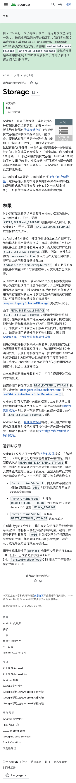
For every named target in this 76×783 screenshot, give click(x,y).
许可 (47, 761)
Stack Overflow (12, 742)
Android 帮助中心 (13, 719)
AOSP (6, 75)
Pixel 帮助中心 (11, 724)
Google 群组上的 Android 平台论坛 (23, 691)
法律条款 (36, 761)
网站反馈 (10, 767)
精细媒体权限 (32, 422)
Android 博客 (10, 680)
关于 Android (10, 761)
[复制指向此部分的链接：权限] (15, 206)
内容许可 (39, 595)
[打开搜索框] (53, 4)
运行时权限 (47, 454)
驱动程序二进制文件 (14, 652)
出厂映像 (8, 647)
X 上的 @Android (13, 668)
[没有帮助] (36, 83)
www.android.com (14, 730)
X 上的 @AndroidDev (15, 674)
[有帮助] (31, 83)
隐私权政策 (60, 761)
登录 (69, 4)
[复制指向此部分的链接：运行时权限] (25, 446)
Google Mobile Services (16, 736)
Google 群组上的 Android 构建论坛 (23, 697)
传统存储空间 (32, 130)
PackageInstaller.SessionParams (39, 390)
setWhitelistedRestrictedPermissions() (33, 394)
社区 (24, 761)
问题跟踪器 (9, 748)
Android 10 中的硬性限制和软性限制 (26, 337)
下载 (5, 635)
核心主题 (28, 75)
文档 (6, 16)
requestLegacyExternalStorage (26, 303)
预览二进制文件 (12, 641)
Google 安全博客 (13, 685)
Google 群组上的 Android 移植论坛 (23, 703)
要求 (5, 629)
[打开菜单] (6, 4)
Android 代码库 (12, 623)
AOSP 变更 (20, 60)
